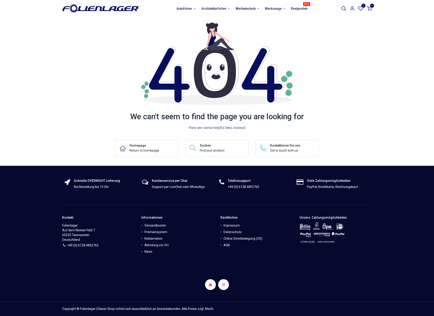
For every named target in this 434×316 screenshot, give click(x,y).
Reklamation (153, 238)
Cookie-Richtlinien (205, 308)
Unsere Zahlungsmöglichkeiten (323, 217)
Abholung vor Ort (156, 245)
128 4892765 (89, 245)
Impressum (232, 225)
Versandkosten (155, 225)
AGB (227, 245)
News (148, 251)
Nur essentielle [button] (335, 309)
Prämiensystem (155, 232)
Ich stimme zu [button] (359, 309)
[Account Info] (352, 9)
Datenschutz (233, 232)
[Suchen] (343, 9)
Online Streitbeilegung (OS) (243, 238)
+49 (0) (72, 245)
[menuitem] (186, 9)
